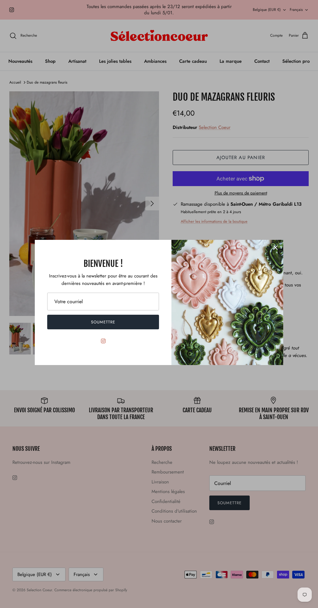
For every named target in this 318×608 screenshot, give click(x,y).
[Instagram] (103, 341)
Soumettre (103, 322)
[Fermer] (275, 247)
